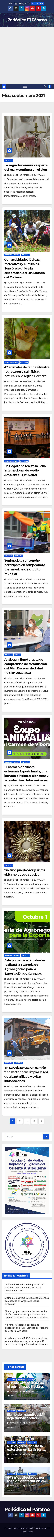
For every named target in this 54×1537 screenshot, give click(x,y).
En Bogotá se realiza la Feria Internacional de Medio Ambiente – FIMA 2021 (25, 470)
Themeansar (27, 1532)
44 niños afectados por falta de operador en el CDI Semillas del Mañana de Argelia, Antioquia (27, 1327)
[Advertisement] (27, 55)
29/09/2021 (12, 979)
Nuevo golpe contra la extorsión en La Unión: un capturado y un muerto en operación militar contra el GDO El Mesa (26, 1314)
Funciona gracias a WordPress (18, 1528)
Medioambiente (11, 362)
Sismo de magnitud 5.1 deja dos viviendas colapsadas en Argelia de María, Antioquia (27, 1300)
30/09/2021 (12, 175)
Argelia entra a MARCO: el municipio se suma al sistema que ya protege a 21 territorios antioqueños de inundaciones (26, 1341)
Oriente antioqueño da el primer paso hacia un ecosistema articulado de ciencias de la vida (25, 1287)
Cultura (8, 1063)
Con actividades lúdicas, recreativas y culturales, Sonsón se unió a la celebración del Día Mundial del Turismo (24, 268)
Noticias (8, 160)
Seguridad (32, 1442)
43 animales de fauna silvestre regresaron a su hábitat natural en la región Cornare (26, 371)
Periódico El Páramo (27, 19)
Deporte (8, 556)
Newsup (42, 1528)
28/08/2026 (15, 1391)
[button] (45, 86)
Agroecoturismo (12, 255)
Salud (17, 655)
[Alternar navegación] (25, 87)
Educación (22, 1474)
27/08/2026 (15, 1454)
